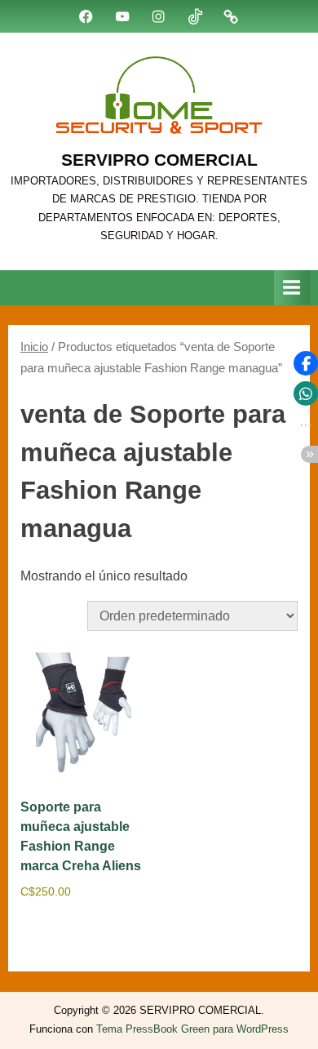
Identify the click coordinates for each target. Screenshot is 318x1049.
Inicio (34, 346)
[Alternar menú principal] (292, 287)
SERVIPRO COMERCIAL (159, 159)
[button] (306, 363)
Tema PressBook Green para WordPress (192, 1029)
